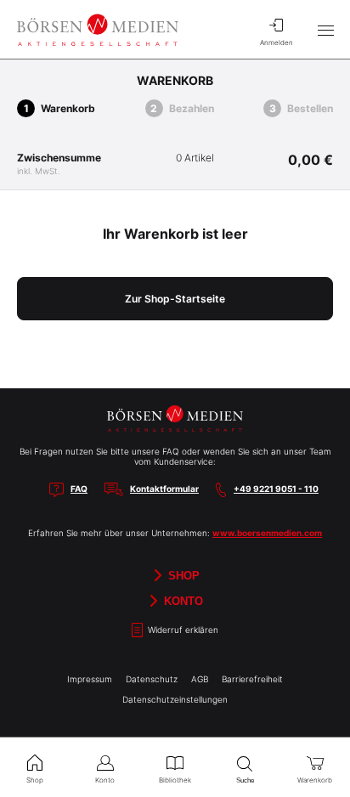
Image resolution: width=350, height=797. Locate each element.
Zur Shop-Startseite (175, 298)
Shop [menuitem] (34, 780)
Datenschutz (152, 679)
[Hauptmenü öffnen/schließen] (325, 29)
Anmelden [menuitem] (276, 42)
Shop (182, 574)
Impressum (89, 679)
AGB (199, 679)
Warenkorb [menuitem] (314, 780)
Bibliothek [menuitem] (175, 780)
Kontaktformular (164, 488)
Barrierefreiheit (252, 679)
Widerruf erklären (181, 630)
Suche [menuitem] (245, 780)
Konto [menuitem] (105, 780)
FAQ (79, 488)
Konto (182, 600)
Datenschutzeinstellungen (175, 699)
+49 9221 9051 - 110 (276, 488)
